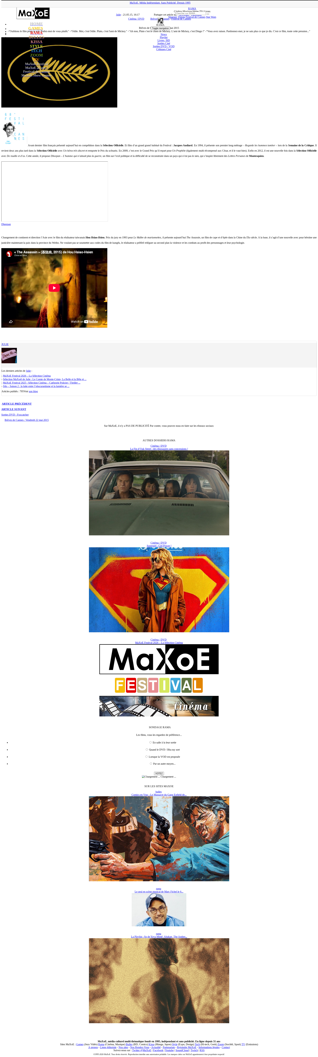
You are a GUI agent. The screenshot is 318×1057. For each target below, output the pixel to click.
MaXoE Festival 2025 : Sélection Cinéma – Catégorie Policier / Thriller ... (41, 382)
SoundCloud (182, 1050)
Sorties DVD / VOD (164, 46)
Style (174, 1044)
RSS (202, 1050)
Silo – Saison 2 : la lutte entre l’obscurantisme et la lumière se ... (36, 386)
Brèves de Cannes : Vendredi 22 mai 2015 (27, 420)
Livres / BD (164, 40)
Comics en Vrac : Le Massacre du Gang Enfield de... (159, 794)
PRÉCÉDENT (17, 403)
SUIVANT (13, 409)
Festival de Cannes (195, 17)
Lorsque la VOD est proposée (164, 756)
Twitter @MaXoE (141, 1050)
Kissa (151, 1044)
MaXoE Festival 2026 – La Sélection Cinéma (27, 375)
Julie (5, 344)
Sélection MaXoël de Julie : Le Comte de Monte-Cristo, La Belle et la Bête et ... (44, 379)
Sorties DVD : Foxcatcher (15, 414)
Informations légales (209, 1047)
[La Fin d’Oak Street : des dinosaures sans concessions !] (159, 534)
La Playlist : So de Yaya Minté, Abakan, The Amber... (159, 936)
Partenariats (169, 1047)
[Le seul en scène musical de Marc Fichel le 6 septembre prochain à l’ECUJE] (159, 925)
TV (243, 1044)
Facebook (158, 1050)
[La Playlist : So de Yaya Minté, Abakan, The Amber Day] (159, 1022)
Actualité (156, 1047)
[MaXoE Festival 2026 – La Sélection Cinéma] (159, 715)
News (164, 34)
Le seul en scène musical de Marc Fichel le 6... (159, 891)
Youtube (169, 1050)
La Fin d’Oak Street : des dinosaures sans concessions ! (159, 448)
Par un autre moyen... (164, 763)
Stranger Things (176, 17)
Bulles (129, 1044)
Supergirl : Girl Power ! (159, 545)
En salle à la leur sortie (164, 742)
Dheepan (6, 224)
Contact (226, 1047)
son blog (33, 391)
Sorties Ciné (163, 43)
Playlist (163, 37)
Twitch (194, 1050)
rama (158, 888)
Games (79, 1044)
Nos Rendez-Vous (139, 1047)
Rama (101, 1044)
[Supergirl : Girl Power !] (159, 631)
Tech (197, 1044)
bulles (159, 791)
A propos (93, 1047)
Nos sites (123, 1047)
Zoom (221, 1044)
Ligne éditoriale (108, 1047)
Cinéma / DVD (159, 445)
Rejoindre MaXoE (186, 1047)
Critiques (163, 49)
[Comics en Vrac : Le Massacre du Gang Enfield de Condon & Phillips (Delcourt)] (159, 880)
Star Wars (211, 17)
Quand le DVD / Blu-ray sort (164, 749)
